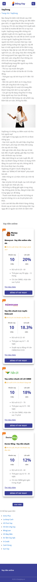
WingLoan (7, 530)
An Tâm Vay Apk (9, 538)
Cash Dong (7, 545)
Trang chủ (6, 13)
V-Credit (6, 541)
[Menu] (4, 3)
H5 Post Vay (7, 523)
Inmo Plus (7, 516)
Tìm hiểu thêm (10, 287)
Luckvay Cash (8, 519)
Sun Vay (6, 549)
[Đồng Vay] (18, 4)
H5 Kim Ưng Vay (9, 527)
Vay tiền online (8, 570)
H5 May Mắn (8, 534)
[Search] (33, 3)
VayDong (14, 13)
